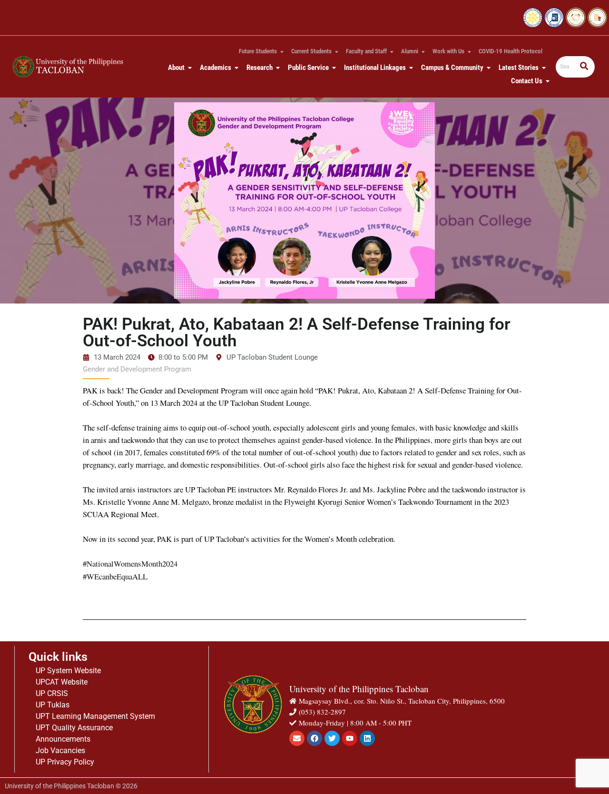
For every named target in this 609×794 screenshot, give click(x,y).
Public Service (308, 67)
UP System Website (68, 670)
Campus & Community (452, 67)
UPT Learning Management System (95, 716)
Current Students (311, 51)
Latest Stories (519, 67)
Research (259, 67)
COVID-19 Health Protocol (510, 51)
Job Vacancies (60, 750)
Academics (215, 67)
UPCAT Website (62, 681)
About (176, 67)
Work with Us (448, 51)
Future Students (258, 51)
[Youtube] (349, 738)
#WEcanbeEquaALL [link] (115, 576)
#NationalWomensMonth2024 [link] (130, 563)
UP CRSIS (52, 693)
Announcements (63, 739)
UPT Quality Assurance (74, 727)
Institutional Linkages (375, 67)
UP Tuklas (52, 704)
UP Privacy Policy (65, 761)
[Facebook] (314, 738)
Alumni (409, 51)
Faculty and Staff (366, 51)
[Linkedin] (367, 738)
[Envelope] (296, 738)
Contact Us (526, 81)
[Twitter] (332, 738)
